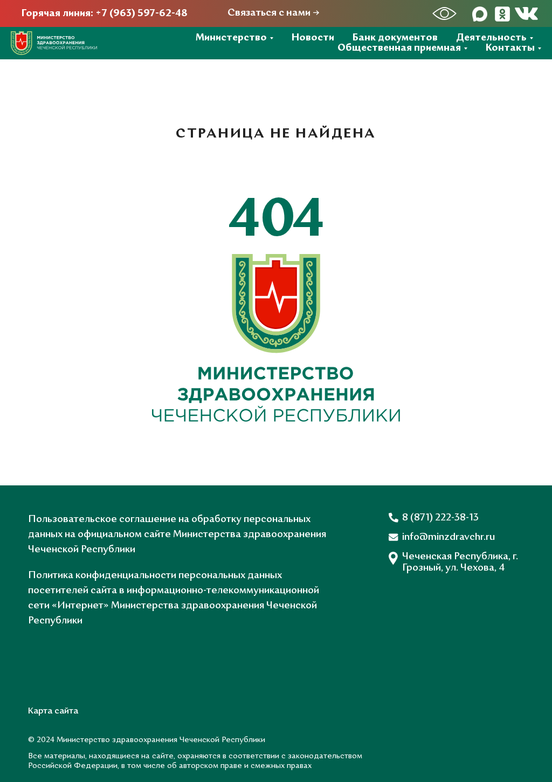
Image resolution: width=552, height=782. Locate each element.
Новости (313, 38)
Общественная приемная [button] (399, 48)
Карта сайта (53, 711)
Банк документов (395, 38)
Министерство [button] (231, 38)
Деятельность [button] (491, 38)
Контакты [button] (510, 48)
